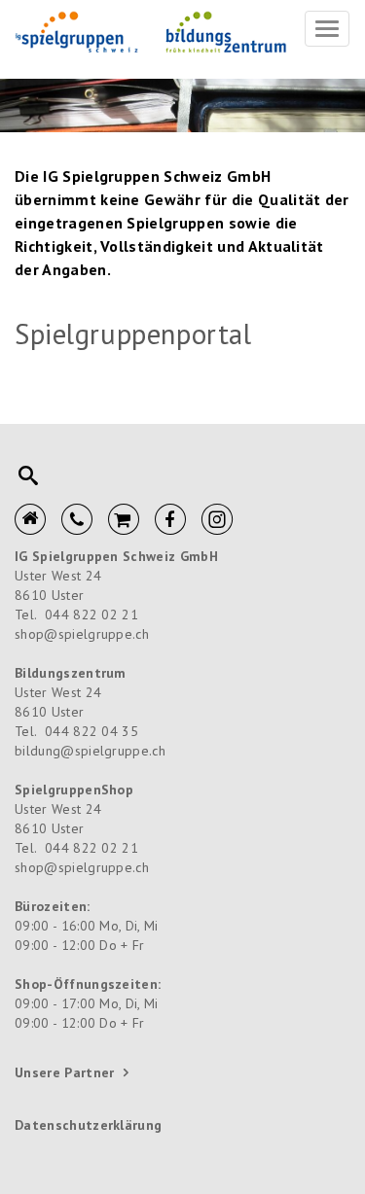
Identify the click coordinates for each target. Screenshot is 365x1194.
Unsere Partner (64, 1072)
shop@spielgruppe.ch (82, 634)
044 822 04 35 (91, 731)
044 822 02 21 (91, 614)
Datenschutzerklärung (88, 1125)
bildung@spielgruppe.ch (90, 750)
